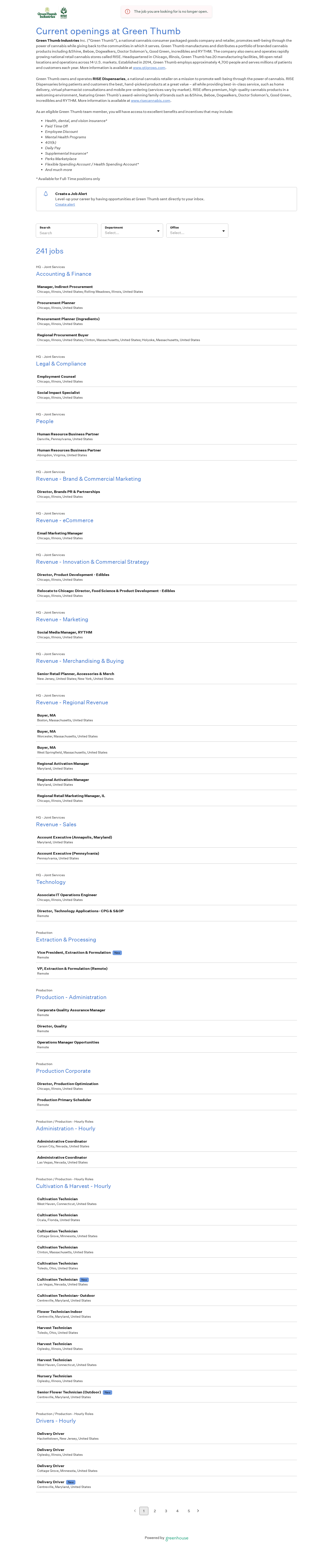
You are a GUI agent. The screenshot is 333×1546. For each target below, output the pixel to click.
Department (114, 227)
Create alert (65, 204)
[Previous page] (135, 1511)
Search (45, 227)
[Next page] (198, 1511)
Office (174, 227)
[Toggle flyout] (158, 231)
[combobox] (105, 232)
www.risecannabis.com (150, 100)
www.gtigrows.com (149, 68)
